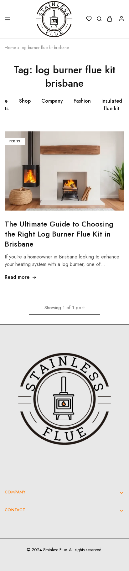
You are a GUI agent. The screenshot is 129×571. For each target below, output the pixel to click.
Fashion (82, 101)
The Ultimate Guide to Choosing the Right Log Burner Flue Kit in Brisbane (59, 233)
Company (52, 101)
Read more (17, 277)
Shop (25, 101)
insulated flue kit (111, 104)
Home (10, 47)
